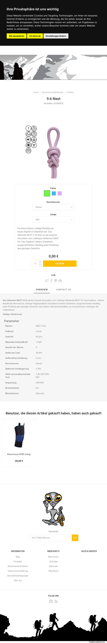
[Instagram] (51, 601)
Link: (53, 275)
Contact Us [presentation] (63, 289)
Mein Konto (53, 557)
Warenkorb (53, 571)
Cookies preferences (97, 642)
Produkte (18, 561)
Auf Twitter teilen (46, 280)
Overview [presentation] (42, 289)
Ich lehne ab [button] (35, 36)
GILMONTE (58, 103)
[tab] (42, 289)
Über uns (18, 580)
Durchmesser (53, 202)
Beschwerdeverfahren (18, 566)
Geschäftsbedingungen (17, 575)
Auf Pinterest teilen (55, 280)
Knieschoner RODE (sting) (19, 454)
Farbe (53, 188)
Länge (53, 214)
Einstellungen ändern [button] (56, 36)
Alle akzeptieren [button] (16, 36)
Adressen (53, 566)
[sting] (19, 435)
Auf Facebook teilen (51, 280)
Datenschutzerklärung (18, 571)
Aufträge (53, 561)
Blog (18, 557)
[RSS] (56, 601)
